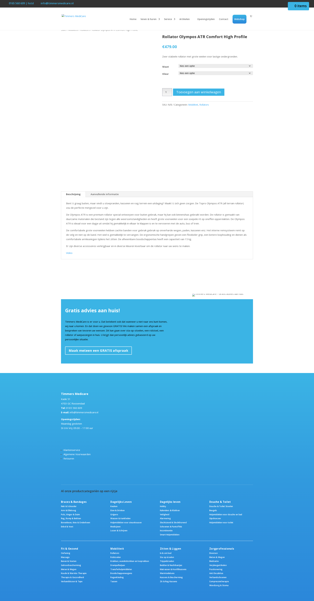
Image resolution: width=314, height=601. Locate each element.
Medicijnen (115, 526)
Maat (165, 66)
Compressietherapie (219, 581)
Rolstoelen (115, 557)
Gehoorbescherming (71, 565)
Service (168, 19)
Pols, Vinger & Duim (70, 514)
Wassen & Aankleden (120, 518)
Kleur (165, 73)
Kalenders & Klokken (170, 510)
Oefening (65, 553)
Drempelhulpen (117, 565)
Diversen (213, 553)
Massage (65, 557)
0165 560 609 (74, 408)
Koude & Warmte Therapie (74, 573)
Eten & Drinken (117, 510)
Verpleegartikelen (218, 565)
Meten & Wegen (68, 569)
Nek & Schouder (69, 506)
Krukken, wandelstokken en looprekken (129, 561)
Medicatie (214, 561)
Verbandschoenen (218, 577)
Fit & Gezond (69, 548)
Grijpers (114, 514)
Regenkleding (117, 577)
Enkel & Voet (67, 526)
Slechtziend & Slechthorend (173, 522)
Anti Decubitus (216, 573)
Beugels (213, 510)
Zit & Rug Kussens (168, 581)
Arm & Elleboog (68, 510)
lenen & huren (149, 19)
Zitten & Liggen (170, 548)
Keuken (113, 506)
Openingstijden (206, 19)
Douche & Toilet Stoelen (221, 506)
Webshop (239, 19)
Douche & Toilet (220, 502)
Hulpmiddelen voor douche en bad (225, 514)
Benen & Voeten (68, 561)
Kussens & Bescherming (171, 577)
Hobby (163, 506)
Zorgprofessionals (221, 548)
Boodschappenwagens (121, 573)
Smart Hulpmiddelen (169, 534)
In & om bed (166, 553)
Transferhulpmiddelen (121, 569)
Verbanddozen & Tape (72, 581)
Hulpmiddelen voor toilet (221, 522)
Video (69, 253)
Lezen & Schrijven (118, 530)
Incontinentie (166, 530)
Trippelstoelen (167, 561)
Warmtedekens (167, 573)
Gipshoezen (215, 518)
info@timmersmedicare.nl (84, 412)
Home (133, 19)
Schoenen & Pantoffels (171, 526)
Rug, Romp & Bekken (71, 518)
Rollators (204, 104)
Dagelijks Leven (121, 502)
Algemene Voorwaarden (77, 454)
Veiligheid (164, 514)
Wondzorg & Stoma (219, 585)
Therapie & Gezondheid (72, 577)
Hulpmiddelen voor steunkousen (126, 522)
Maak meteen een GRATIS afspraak (98, 350)
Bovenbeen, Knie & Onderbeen (75, 522)
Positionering (215, 569)
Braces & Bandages (74, 502)
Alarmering (165, 518)
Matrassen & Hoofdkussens (173, 569)
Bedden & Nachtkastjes (171, 565)
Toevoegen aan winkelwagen (198, 92)
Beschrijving (73, 194)
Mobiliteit (193, 104)
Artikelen (184, 19)
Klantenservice (71, 450)
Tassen (113, 581)
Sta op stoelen (167, 557)
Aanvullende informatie (105, 194)
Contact (223, 19)
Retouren (68, 458)
